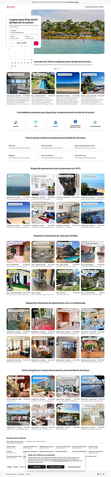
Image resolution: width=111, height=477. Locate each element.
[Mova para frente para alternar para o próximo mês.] (31, 42)
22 (31, 59)
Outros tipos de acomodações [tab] (15, 441)
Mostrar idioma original (72, 2)
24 (15, 63)
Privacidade (21, 474)
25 (18, 63)
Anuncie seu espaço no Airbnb (94, 7)
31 (15, 66)
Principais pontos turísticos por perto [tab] (36, 441)
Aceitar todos (37, 467)
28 (28, 63)
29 (31, 63)
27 (24, 63)
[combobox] (24, 32)
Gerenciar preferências (74, 467)
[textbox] (17, 38)
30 (12, 66)
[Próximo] (59, 68)
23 (12, 63)
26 (21, 63)
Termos (28, 474)
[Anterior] (52, 68)
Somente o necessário (56, 467)
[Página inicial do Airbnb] (11, 6)
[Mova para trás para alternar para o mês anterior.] (12, 42)
